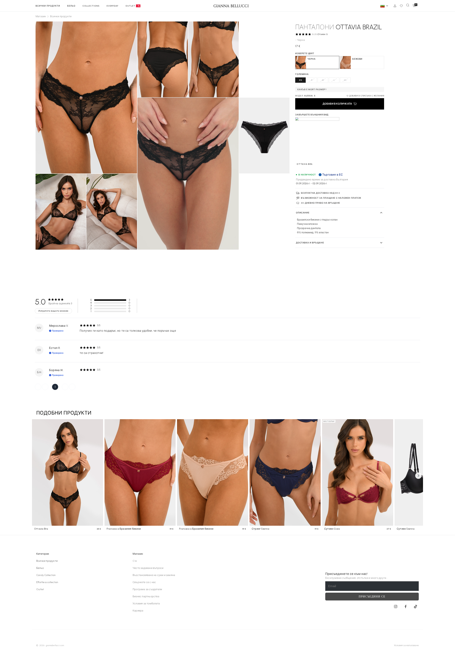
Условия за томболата (146, 603)
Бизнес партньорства (146, 596)
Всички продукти (47, 560)
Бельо (40, 568)
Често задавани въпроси (148, 568)
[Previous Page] (45, 387)
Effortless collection (47, 582)
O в (135, 560)
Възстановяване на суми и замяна (154, 575)
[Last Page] (72, 387)
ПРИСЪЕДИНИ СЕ (372, 596)
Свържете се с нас (144, 582)
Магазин (41, 16)
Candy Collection (46, 575)
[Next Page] (65, 387)
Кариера (138, 610)
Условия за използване (406, 645)
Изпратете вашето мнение (53, 311)
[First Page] (38, 387)
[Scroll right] (418, 475)
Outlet (40, 589)
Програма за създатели (147, 589)
